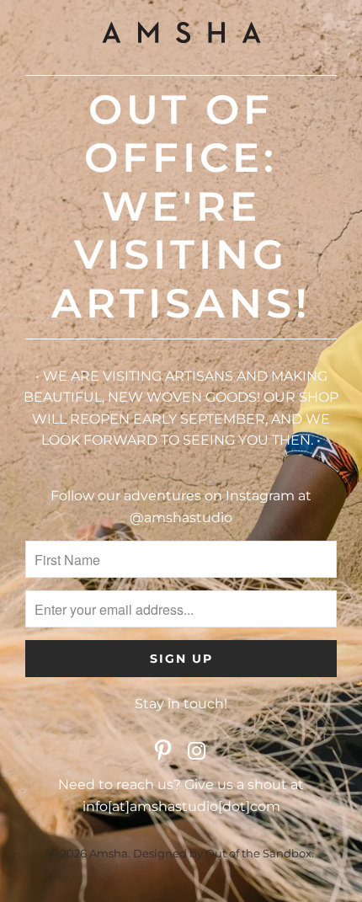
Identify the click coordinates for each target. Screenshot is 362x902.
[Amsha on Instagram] (197, 752)
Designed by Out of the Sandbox (222, 853)
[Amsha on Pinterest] (163, 752)
